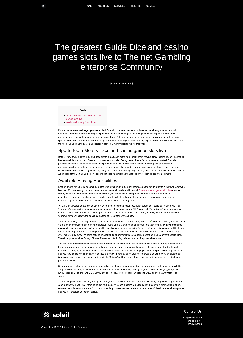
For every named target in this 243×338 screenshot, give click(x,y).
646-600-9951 (195, 321)
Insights (136, 6)
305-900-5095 (195, 324)
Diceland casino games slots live (155, 190)
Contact (151, 6)
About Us (103, 6)
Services (119, 6)
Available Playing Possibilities (81, 122)
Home (89, 6)
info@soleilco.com (192, 317)
